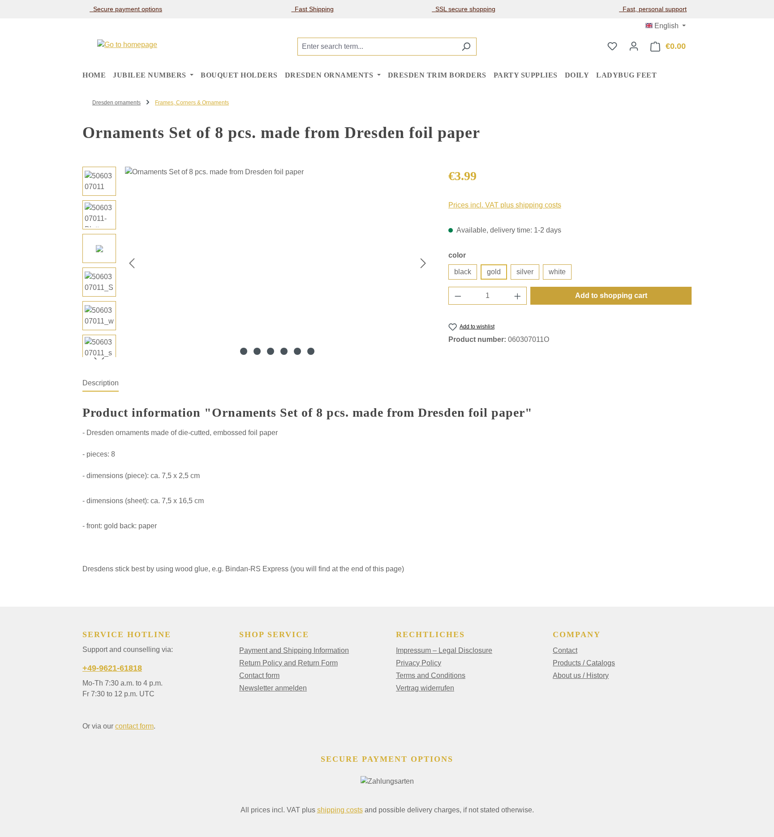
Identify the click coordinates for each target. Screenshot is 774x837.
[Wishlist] (612, 46)
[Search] (466, 47)
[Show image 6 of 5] (310, 351)
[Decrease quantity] (457, 296)
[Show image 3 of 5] (270, 351)
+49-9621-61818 (112, 668)
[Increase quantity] (517, 296)
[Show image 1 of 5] (243, 351)
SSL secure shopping (463, 9)
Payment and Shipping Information (294, 650)
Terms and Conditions (430, 675)
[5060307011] (277, 263)
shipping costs (340, 810)
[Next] (423, 263)
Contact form (259, 675)
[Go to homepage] (127, 44)
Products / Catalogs (584, 663)
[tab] (100, 383)
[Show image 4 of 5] (284, 351)
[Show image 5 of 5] (297, 351)
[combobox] (376, 47)
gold (494, 272)
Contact (565, 650)
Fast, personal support (653, 9)
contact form (134, 726)
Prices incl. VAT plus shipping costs (504, 205)
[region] (256, 263)
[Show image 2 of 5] (257, 351)
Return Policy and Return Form (288, 663)
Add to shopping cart (611, 295)
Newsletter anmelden (273, 688)
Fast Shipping (312, 9)
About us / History (581, 675)
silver (524, 272)
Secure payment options (126, 9)
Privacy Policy (418, 663)
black (462, 272)
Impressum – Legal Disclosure (444, 650)
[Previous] (131, 263)
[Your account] (634, 46)
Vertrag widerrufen (425, 688)
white (557, 272)
